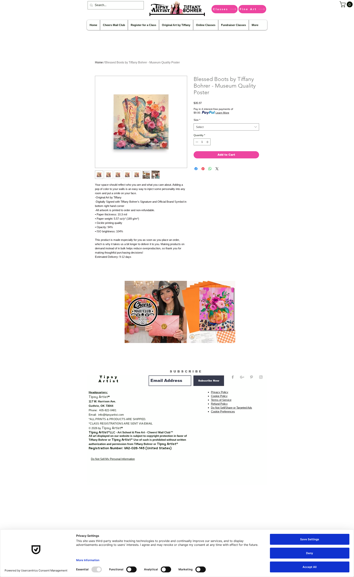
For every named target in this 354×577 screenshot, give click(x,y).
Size (197, 119)
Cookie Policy (219, 396)
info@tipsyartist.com (111, 414)
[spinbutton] (202, 142)
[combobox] (226, 127)
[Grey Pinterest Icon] (251, 377)
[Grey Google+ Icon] (242, 377)
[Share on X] (217, 169)
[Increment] (207, 142)
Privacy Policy (219, 392)
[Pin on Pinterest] (203, 169)
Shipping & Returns (250, 472)
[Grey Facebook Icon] (232, 377)
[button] (347, 4)
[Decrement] (196, 142)
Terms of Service (221, 399)
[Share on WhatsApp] (210, 169)
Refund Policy (219, 403)
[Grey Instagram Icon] (261, 377)
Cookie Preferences (223, 411)
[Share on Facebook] (196, 169)
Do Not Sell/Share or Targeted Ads (231, 407)
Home (99, 62)
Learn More (222, 112)
